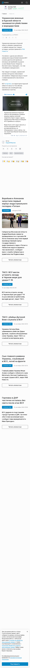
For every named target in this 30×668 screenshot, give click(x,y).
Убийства (5, 153)
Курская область (19, 153)
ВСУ (11, 153)
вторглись (8, 84)
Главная (4, 13)
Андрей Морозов (10, 142)
